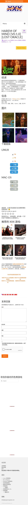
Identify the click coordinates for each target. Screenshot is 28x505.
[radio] (3, 213)
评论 (3, 307)
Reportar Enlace (21, 47)
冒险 (5, 294)
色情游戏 (24, 40)
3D (3, 294)
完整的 (6, 487)
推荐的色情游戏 (7, 484)
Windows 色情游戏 (17, 40)
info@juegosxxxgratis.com (8, 500)
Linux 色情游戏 (11, 40)
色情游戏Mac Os (5, 41)
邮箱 (2, 330)
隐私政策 (4, 467)
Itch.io (18, 99)
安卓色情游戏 (6, 482)
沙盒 (13, 294)
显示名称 (3, 324)
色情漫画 (5, 490)
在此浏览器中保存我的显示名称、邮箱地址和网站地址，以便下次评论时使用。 (14, 344)
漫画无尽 (7, 492)
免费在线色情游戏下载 (18, 264)
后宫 (10, 294)
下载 (14, 154)
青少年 (15, 294)
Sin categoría (6, 479)
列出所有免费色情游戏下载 (14, 274)
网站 (2, 335)
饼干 (3, 469)
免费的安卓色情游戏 (20, 280)
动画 (8, 294)
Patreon (14, 99)
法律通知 (4, 465)
